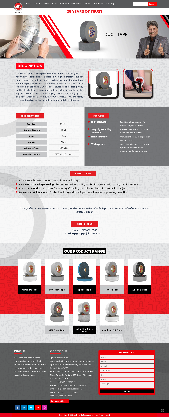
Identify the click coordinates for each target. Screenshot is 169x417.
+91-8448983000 (64, 385)
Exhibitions (76, 3)
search (152, 4)
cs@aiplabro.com (64, 396)
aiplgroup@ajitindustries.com (88, 233)
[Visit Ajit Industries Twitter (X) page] (31, 407)
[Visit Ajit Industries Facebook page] (17, 407)
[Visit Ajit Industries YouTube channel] (38, 407)
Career (87, 3)
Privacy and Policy (59, 401)
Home (28, 3)
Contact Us (98, 3)
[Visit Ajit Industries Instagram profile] (44, 407)
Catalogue (111, 3)
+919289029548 (88, 230)
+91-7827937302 (79, 385)
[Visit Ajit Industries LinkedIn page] (24, 407)
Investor (48, 3)
